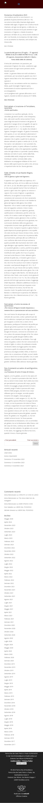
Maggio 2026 (8, 519)
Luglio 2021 (8, 603)
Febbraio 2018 (9, 735)
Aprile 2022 (8, 574)
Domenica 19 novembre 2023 (14, 459)
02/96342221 (28, 758)
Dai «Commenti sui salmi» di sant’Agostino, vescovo (21, 369)
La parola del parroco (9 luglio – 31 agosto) (21, 52)
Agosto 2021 (8, 599)
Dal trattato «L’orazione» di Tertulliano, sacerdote (19, 107)
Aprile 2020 (8, 651)
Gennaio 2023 (9, 545)
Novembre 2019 (9, 667)
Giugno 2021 (8, 606)
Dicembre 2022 (9, 548)
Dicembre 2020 (9, 625)
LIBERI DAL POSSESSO (23, 507)
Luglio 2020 (8, 641)
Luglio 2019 (8, 680)
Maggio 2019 (8, 687)
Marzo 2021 (8, 616)
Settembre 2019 (9, 674)
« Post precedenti (10, 440)
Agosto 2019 (8, 677)
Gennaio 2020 (9, 661)
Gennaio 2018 (9, 738)
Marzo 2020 (8, 654)
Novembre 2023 (9, 525)
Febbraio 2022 (9, 580)
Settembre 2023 (9, 532)
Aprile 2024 (8, 522)
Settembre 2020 (9, 635)
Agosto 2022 (8, 561)
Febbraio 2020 (9, 657)
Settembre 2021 (9, 596)
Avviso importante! (10, 456)
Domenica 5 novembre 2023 (14, 466)
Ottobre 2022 (8, 554)
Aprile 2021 (8, 612)
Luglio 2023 (8, 535)
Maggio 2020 (8, 648)
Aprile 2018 (8, 728)
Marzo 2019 (8, 693)
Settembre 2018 (9, 712)
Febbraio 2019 (9, 696)
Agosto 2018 (8, 716)
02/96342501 (33, 753)
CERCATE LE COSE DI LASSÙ (28, 495)
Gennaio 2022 (9, 583)
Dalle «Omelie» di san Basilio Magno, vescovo (18, 174)
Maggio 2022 (8, 570)
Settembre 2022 (9, 558)
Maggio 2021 (8, 609)
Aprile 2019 (8, 690)
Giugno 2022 (8, 567)
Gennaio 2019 (9, 699)
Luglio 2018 (8, 719)
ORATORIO (8, 453)
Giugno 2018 (8, 722)
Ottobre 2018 (8, 709)
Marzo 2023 (8, 538)
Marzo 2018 (8, 732)
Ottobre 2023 (8, 528)
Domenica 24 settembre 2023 (15, 15)
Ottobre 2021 (8, 593)
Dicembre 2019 (9, 664)
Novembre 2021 (9, 590)
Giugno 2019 (8, 683)
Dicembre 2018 (9, 703)
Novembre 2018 (9, 706)
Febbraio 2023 (9, 541)
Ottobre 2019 (8, 670)
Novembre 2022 (9, 551)
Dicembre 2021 (9, 587)
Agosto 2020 (8, 638)
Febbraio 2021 (9, 619)
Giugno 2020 (8, 645)
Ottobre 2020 (8, 632)
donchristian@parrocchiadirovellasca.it (24, 756)
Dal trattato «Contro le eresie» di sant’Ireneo (17, 305)
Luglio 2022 (8, 564)
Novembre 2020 (9, 628)
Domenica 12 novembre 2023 (14, 462)
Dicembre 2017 (9, 741)
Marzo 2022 (8, 577)
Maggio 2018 (8, 725)
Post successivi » (33, 440)
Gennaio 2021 (9, 622)
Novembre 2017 (9, 745)
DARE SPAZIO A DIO (26, 504)
